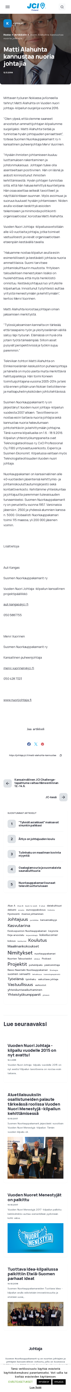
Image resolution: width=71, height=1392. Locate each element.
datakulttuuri (54, 906)
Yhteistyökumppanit (24, 994)
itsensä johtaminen (32, 914)
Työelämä (16, 979)
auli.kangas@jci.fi (15, 604)
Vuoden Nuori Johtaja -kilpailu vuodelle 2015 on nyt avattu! (32, 1050)
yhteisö (46, 995)
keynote (53, 931)
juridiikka (34, 920)
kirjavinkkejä (32, 935)
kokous (12, 941)
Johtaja (35, 1348)
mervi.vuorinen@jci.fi (18, 668)
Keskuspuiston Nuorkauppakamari (27, 931)
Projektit (17, 964)
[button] (7, 7)
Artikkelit (20, 35)
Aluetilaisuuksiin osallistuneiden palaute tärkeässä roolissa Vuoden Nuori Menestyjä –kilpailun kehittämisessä (34, 1104)
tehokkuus (37, 974)
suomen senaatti (19, 974)
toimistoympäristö (52, 974)
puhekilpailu (36, 965)
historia (51, 910)
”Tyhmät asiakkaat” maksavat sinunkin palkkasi (39, 823)
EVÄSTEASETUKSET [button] (20, 1382)
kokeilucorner (48, 935)
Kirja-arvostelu (16, 935)
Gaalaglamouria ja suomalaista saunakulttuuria (40, 869)
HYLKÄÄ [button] (59, 1382)
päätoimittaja (52, 965)
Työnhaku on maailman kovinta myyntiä (40, 854)
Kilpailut (18, 23)
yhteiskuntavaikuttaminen (25, 990)
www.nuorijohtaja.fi (17, 700)
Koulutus (37, 940)
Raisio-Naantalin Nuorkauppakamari (28, 970)
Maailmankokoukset (23, 946)
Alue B (20, 905)
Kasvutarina (19, 926)
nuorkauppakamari (44, 954)
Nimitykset (20, 953)
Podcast (46, 958)
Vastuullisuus (20, 985)
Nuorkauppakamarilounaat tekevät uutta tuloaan (37, 884)
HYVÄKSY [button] (44, 1382)
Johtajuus (18, 919)
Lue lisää (35, 1387)
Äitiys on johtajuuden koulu (37, 839)
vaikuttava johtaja (48, 979)
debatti (12, 910)
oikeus (37, 958)
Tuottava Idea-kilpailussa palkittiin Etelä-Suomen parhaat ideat (33, 1273)
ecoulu (21, 910)
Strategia (54, 970)
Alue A (11, 906)
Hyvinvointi (14, 914)
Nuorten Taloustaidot (20, 958)
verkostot (40, 985)
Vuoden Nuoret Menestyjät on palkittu (35, 1197)
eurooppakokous (36, 910)
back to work (31, 905)
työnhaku (31, 979)
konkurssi (22, 941)
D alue (42, 905)
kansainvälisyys (48, 920)
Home (7, 35)
